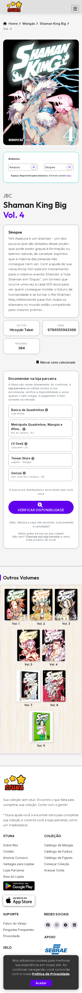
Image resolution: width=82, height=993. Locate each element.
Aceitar (41, 983)
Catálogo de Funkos (58, 851)
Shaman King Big (53, 24)
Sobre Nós (10, 845)
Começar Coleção (56, 864)
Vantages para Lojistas (18, 864)
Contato (8, 851)
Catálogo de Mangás (58, 845)
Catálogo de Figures (58, 857)
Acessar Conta (54, 870)
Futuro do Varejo (14, 923)
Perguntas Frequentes (18, 929)
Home (13, 24)
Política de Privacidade (51, 974)
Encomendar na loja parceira (32, 378)
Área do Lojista (13, 876)
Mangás (28, 24)
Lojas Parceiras (13, 870)
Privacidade (11, 936)
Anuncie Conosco (15, 857)
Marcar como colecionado (57, 362)
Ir (34, 167)
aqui (69, 175)
